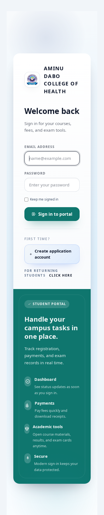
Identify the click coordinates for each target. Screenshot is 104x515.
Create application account (53, 254)
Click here (60, 275)
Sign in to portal (55, 214)
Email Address (39, 146)
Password (34, 173)
